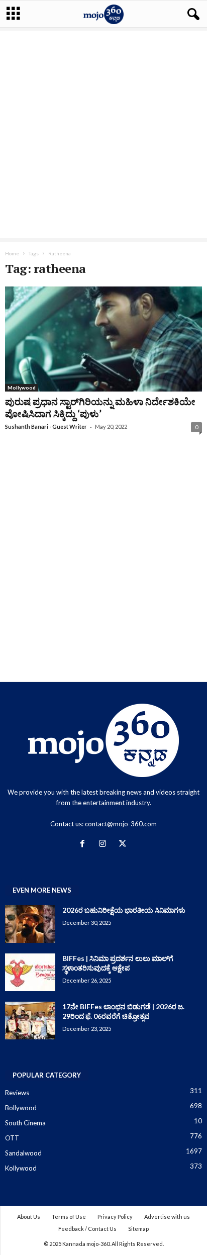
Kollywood (21, 1168)
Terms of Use (69, 1216)
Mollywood (22, 387)
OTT (12, 1138)
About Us (28, 1216)
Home (12, 253)
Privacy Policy (115, 1216)
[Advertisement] (103, 134)
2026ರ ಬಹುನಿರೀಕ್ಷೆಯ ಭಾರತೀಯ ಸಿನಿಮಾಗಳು (123, 910)
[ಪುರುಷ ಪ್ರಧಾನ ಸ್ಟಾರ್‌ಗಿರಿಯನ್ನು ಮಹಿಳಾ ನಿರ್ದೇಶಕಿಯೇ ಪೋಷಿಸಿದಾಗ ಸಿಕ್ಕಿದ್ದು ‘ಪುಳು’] (103, 339)
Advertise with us (167, 1216)
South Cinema (25, 1123)
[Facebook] (84, 844)
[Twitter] (124, 844)
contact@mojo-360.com (121, 824)
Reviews (17, 1093)
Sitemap (138, 1228)
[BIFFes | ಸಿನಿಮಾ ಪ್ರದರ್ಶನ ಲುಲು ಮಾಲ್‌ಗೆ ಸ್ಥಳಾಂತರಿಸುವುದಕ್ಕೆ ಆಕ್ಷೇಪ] (30, 972)
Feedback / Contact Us (87, 1228)
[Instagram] (104, 844)
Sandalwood (23, 1153)
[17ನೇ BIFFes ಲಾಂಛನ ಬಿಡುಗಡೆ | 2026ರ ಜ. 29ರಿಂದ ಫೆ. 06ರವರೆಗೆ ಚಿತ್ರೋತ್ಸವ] (30, 1020)
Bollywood (21, 1108)
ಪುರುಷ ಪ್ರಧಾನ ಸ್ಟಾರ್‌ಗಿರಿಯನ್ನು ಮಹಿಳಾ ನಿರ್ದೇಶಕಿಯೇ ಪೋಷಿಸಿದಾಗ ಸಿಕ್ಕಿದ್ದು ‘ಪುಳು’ (100, 407)
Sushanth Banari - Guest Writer (46, 426)
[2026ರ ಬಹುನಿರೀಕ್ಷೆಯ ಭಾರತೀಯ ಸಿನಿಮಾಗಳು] (30, 924)
